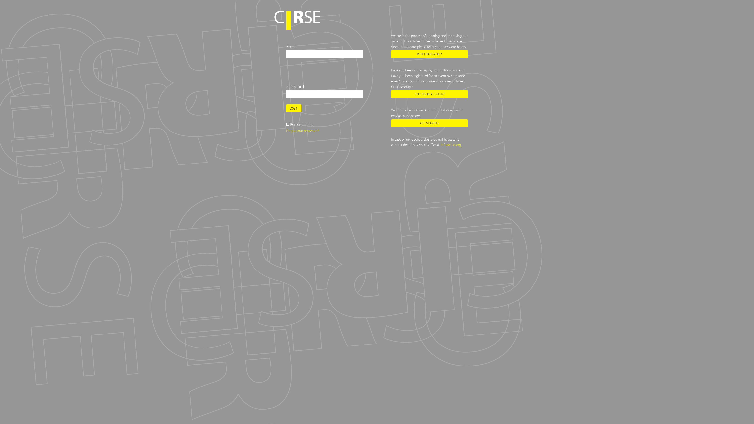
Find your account (429, 94)
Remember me (302, 124)
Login (293, 108)
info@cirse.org (451, 145)
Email (291, 46)
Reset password (429, 54)
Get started (429, 123)
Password (295, 86)
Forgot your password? (302, 130)
